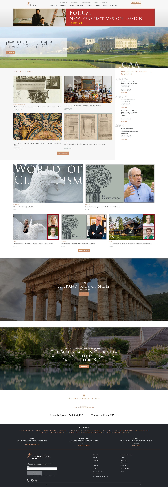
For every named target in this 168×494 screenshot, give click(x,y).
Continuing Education (19, 104)
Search (104, 2)
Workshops (67, 141)
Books (105, 5)
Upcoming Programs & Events (134, 73)
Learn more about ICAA (32, 444)
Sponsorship (124, 468)
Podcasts (87, 204)
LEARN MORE (10, 52)
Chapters (113, 5)
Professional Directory (90, 2)
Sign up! (35, 473)
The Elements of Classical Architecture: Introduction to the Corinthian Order (37, 107)
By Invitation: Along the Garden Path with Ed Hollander (102, 207)
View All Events (63, 153)
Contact (123, 465)
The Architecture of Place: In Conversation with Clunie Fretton (33, 244)
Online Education (98, 471)
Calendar (80, 5)
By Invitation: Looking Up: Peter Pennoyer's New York (78, 244)
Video (14, 241)
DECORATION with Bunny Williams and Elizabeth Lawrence (82, 106)
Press (122, 471)
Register (124, 92)
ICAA (31, 3)
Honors (97, 5)
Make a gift (136, 445)
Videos (71, 5)
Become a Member (126, 455)
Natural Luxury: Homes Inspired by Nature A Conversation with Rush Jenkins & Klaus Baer (129, 131)
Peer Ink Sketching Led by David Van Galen (128, 100)
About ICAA (63, 2)
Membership (135, 2)
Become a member (83, 445)
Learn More (84, 294)
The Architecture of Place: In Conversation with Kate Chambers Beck (130, 244)
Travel (89, 5)
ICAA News (16, 204)
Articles (63, 5)
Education (53, 5)
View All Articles (84, 250)
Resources (74, 2)
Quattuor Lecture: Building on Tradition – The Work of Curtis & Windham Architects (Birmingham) (129, 84)
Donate (136, 4)
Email (28, 466)
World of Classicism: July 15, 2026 (23, 207)
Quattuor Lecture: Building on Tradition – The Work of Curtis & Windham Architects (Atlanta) (129, 113)
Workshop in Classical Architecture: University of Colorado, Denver (85, 144)
